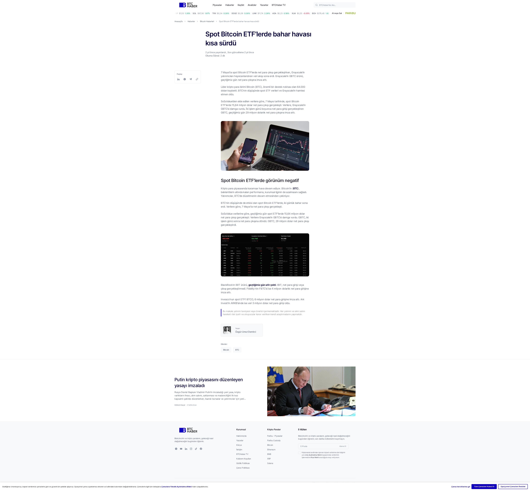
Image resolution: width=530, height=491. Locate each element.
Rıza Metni (315, 457)
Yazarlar (264, 4)
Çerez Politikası (243, 467)
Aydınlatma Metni (315, 455)
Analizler (252, 4)
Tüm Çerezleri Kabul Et (484, 486)
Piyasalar (217, 4)
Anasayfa (178, 21)
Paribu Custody (274, 440)
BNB (269, 454)
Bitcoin (270, 445)
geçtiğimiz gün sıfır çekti (262, 285)
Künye (239, 445)
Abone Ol (342, 446)
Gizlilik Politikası (243, 463)
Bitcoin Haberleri (207, 21)
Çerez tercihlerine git (460, 486)
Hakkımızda (241, 436)
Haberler (229, 4)
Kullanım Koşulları (243, 458)
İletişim (239, 449)
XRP (269, 458)
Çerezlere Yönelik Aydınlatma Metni (176, 486)
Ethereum (271, 449)
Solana (270, 463)
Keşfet (241, 4)
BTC (295, 188)
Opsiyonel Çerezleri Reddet (513, 486)
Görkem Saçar (179, 405)
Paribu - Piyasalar (274, 436)
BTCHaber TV (278, 4)
